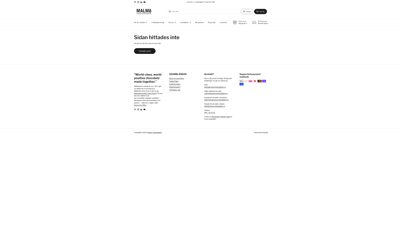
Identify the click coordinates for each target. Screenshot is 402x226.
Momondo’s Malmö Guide (221, 117)
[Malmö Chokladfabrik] (144, 11)
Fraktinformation (174, 84)
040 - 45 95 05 (209, 113)
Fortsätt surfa (145, 51)
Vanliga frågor (174, 81)
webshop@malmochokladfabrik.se (216, 93)
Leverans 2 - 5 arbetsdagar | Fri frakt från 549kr (201, 2)
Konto (248, 11)
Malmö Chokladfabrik (154, 132)
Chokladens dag (174, 90)
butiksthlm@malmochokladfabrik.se (216, 100)
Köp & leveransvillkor (176, 78)
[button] (260, 11)
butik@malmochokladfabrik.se (214, 106)
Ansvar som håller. (140, 105)
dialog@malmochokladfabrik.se (215, 87)
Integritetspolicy (174, 87)
